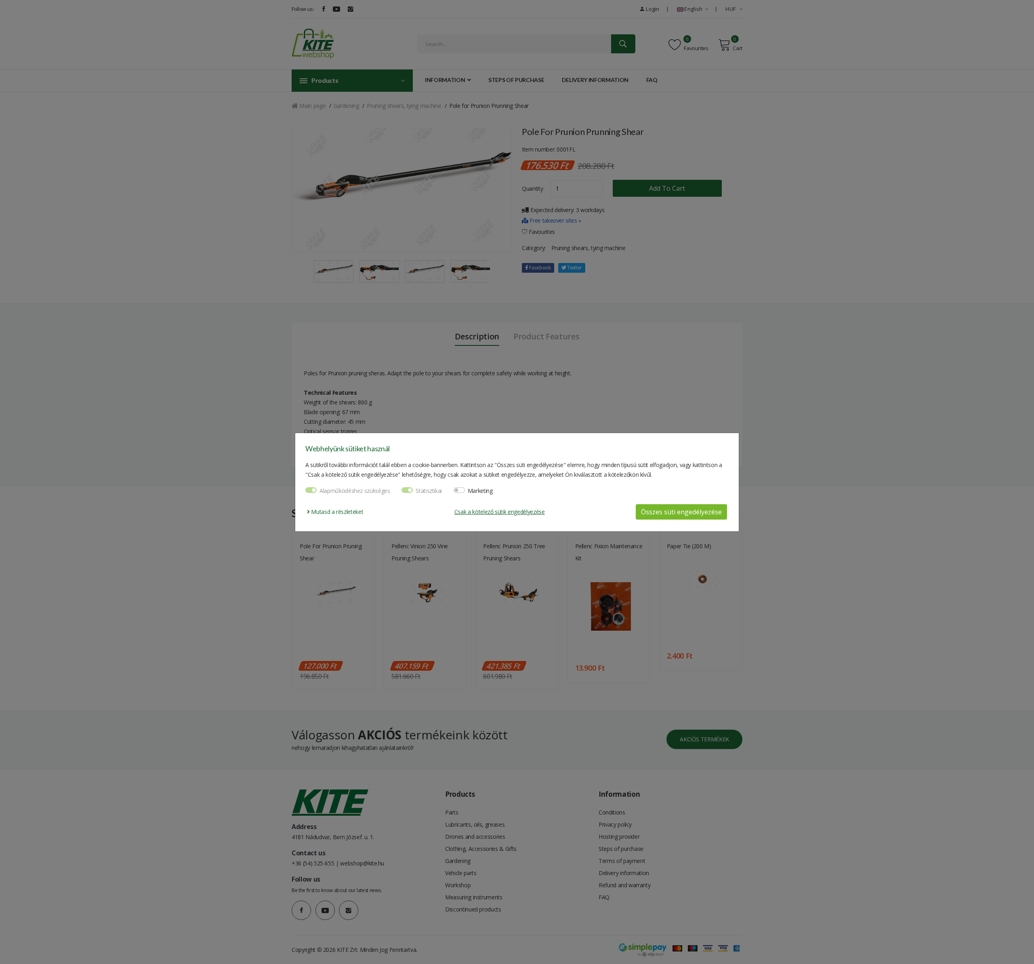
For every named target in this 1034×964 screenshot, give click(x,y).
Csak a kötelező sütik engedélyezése (499, 512)
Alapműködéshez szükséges (354, 491)
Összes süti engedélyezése (681, 511)
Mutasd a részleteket (336, 512)
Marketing (480, 491)
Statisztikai (429, 491)
